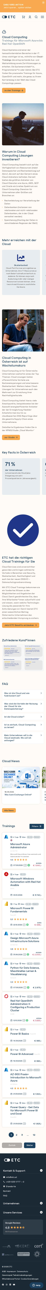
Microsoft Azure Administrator (20, 845)
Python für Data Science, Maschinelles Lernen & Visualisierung (24, 971)
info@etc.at (11, 1177)
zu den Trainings (12, 90)
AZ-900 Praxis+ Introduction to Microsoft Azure (25, 1077)
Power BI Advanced (21, 1054)
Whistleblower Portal (11, 1279)
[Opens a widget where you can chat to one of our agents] (36, 1285)
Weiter (29, 1145)
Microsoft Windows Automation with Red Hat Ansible (25, 882)
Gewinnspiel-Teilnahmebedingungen (17, 1275)
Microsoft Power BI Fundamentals (22, 909)
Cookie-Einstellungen (30, 1279)
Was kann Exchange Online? (18, 794)
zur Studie (9, 437)
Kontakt (7, 1191)
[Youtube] (14, 1284)
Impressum (11, 1271)
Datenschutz (22, 1271)
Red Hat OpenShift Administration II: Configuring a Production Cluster (25, 1005)
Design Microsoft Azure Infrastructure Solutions (24, 939)
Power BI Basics (19, 1033)
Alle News (9, 810)
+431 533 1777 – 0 (15, 1181)
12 (34, 1134)
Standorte (11, 1186)
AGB (4, 1271)
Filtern (35, 826)
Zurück (12, 1145)
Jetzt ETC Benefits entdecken (19, 625)
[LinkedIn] (10, 1284)
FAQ (5, 1195)
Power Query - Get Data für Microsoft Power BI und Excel (24, 1110)
